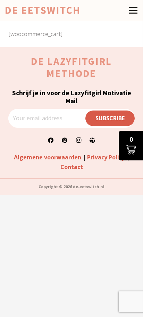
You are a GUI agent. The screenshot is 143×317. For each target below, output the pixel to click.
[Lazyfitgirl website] (92, 140)
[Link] (42, 10)
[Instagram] (78, 140)
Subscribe (110, 118)
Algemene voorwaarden (47, 157)
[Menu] (133, 10)
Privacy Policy (106, 157)
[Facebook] (51, 140)
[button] (131, 145)
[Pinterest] (65, 140)
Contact (71, 167)
